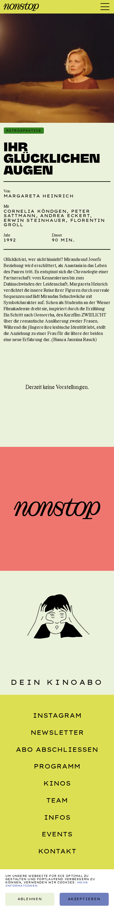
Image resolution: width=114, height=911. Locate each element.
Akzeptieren (84, 899)
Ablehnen (30, 899)
